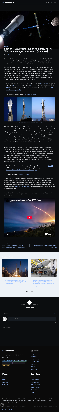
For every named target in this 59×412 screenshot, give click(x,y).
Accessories (34, 364)
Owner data (34, 389)
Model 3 (4, 379)
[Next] (55, 275)
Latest (32, 392)
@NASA (50, 166)
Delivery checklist (35, 384)
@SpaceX (16, 86)
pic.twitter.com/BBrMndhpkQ (28, 170)
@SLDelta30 (33, 86)
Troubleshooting (35, 359)
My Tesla (33, 377)
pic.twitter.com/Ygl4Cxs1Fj (13, 90)
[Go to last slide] (4, 275)
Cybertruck (5, 382)
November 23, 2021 (30, 94)
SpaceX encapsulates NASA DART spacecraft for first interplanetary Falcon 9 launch (43, 281)
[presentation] (15, 268)
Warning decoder (35, 382)
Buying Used (34, 369)
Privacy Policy (7, 409)
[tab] (26, 291)
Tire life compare (35, 379)
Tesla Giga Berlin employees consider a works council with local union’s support (13, 245)
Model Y (4, 377)
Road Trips (33, 366)
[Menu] (55, 2)
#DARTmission (44, 83)
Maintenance (34, 356)
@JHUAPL (9, 88)
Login (54, 313)
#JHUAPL (50, 88)
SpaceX (6, 46)
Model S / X (5, 384)
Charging (33, 354)
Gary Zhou (7, 54)
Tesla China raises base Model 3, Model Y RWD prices (45, 245)
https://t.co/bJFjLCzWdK (13, 170)
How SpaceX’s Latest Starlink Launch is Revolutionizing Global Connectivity (15, 281)
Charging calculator (36, 387)
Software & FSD (35, 361)
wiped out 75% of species (22, 186)
